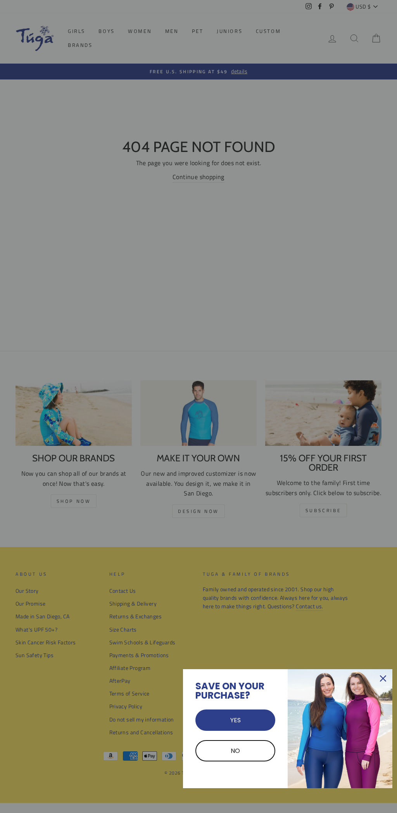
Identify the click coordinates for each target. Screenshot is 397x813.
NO (235, 750)
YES (235, 720)
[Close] (383, 678)
